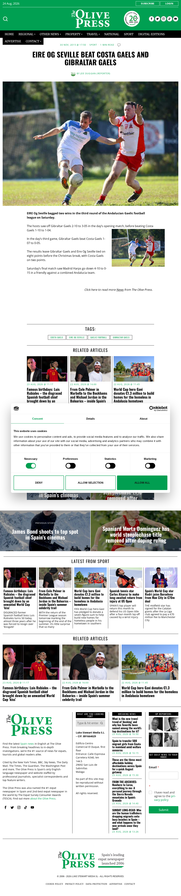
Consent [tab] (37, 418)
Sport (93, 45)
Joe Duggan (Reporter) (95, 73)
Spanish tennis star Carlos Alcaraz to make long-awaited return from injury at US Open (126, 596)
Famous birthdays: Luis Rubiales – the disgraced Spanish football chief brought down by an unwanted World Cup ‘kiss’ (45, 397)
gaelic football (98, 337)
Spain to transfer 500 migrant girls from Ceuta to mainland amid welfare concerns (126, 745)
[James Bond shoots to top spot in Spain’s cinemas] (45, 531)
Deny (39, 482)
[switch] (71, 466)
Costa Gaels (57, 337)
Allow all (142, 482)
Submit (163, 810)
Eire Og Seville (76, 337)
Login (169, 3)
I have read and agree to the (165, 796)
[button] (101, 723)
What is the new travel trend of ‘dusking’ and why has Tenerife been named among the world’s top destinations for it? (126, 725)
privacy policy (165, 798)
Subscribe (147, 3)
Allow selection (90, 482)
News (120, 290)
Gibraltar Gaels (121, 337)
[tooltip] (151, 19)
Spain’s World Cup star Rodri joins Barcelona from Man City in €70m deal (160, 596)
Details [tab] (90, 418)
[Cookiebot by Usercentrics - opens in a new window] (151, 408)
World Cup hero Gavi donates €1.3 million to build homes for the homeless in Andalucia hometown (134, 395)
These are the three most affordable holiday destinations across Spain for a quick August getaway (127, 766)
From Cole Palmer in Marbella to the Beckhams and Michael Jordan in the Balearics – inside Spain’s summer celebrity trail (88, 397)
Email (154, 767)
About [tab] (143, 418)
